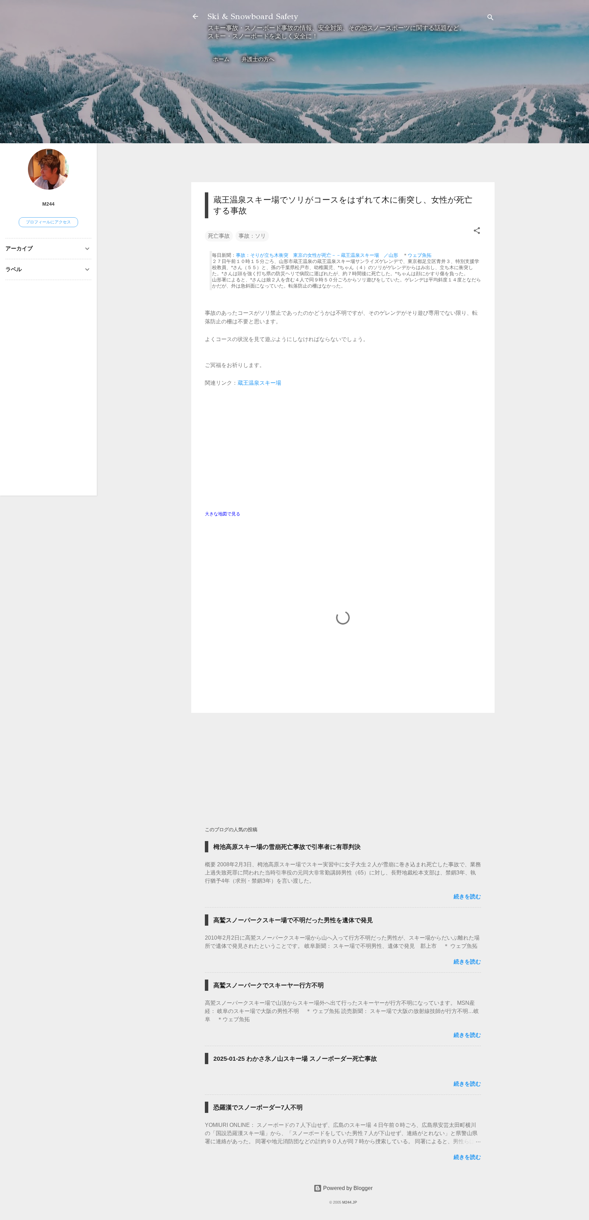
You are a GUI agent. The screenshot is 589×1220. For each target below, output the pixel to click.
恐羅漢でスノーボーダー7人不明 (258, 1107)
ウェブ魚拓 (420, 255)
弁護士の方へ (258, 59)
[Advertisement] (343, 129)
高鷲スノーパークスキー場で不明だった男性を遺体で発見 (293, 920)
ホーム (221, 59)
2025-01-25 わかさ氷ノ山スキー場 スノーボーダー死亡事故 (295, 1058)
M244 (48, 204)
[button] (477, 231)
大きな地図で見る (222, 513)
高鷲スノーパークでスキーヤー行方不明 (268, 985)
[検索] (490, 18)
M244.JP (349, 1202)
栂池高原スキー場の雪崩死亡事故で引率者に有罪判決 (287, 846)
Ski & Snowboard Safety (253, 16)
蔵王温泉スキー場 (259, 383)
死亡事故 (219, 236)
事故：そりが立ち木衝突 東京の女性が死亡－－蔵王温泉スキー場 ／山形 (317, 255)
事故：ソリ (252, 236)
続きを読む (467, 896)
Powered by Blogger (347, 1188)
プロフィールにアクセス (48, 222)
